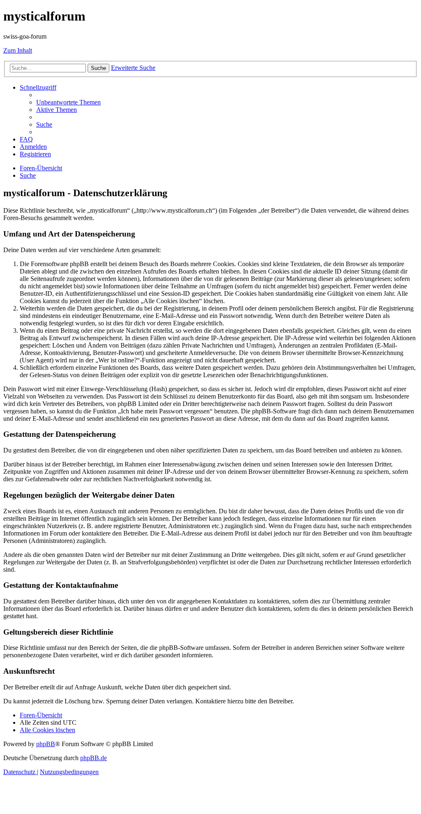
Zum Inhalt (17, 50)
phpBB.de (93, 757)
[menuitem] (68, 102)
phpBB (45, 743)
